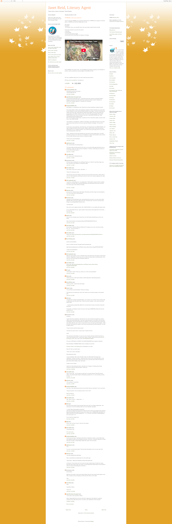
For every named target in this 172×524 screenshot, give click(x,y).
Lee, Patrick (112, 128)
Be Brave (111, 75)
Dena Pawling (69, 238)
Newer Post (68, 509)
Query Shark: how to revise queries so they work (54, 57)
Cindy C (68, 288)
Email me (121, 21)
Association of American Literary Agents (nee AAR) (116, 150)
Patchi (67, 215)
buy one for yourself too (72, 80)
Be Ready (112, 97)
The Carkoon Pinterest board (116, 32)
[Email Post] (73, 83)
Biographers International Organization (115, 153)
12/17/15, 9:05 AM (70, 267)
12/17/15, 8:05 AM (70, 212)
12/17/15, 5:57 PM (70, 419)
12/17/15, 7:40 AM (70, 157)
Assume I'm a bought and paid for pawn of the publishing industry (117, 166)
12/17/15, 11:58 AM (71, 369)
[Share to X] (77, 83)
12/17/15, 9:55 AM (70, 312)
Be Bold (111, 73)
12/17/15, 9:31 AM (70, 285)
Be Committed (113, 78)
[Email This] (75, 83)
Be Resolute (112, 99)
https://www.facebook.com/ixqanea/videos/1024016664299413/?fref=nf (87, 234)
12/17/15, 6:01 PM (70, 433)
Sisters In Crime (113, 155)
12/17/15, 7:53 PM (70, 451)
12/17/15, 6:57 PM (70, 442)
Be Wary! (111, 105)
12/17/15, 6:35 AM (70, 94)
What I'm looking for (52, 59)
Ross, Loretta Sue (113, 136)
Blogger (92, 521)
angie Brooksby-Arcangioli (72, 96)
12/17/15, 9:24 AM (70, 273)
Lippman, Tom (113, 130)
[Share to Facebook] (79, 83)
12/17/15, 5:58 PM (70, 425)
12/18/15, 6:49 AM (70, 501)
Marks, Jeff (112, 132)
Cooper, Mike (112, 118)
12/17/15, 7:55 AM (70, 187)
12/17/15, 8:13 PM (70, 467)
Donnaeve (68, 197)
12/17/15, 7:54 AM (70, 177)
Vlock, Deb (112, 143)
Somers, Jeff (112, 138)
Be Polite (111, 86)
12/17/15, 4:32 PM (70, 395)
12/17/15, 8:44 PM (70, 480)
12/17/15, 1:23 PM (70, 383)
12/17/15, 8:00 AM (70, 195)
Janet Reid (68, 482)
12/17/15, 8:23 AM (70, 236)
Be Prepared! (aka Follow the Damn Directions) (116, 91)
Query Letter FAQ (52, 52)
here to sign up (53, 17)
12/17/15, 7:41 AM (70, 165)
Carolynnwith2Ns (70, 89)
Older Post (104, 509)
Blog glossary (112, 30)
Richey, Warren (113, 134)
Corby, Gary (112, 120)
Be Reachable (112, 95)
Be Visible (112, 103)
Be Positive (112, 88)
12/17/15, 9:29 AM (70, 279)
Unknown (68, 190)
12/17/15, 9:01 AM (70, 260)
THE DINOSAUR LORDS (88, 338)
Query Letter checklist (52, 50)
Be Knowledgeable (113, 84)
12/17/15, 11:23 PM (71, 491)
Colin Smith (68, 167)
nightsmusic (69, 143)
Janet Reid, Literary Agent (69, 7)
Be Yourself (112, 108)
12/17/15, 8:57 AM (70, 251)
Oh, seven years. (70, 431)
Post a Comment (70, 504)
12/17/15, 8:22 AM (70, 230)
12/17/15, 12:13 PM (71, 377)
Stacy (67, 276)
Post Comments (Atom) (89, 513)
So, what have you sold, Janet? (54, 61)
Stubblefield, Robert (114, 141)
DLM (67, 298)
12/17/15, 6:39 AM (70, 103)
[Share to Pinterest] (80, 83)
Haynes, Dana (113, 124)
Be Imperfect (112, 82)
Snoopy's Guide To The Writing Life (74, 346)
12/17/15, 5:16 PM (70, 401)
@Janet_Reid (116, 17)
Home (86, 509)
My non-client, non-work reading (55, 72)
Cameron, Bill (112, 116)
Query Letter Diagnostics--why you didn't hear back (54, 48)
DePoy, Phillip (112, 122)
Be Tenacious (112, 101)
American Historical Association (116, 159)
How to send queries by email (54, 54)
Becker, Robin (112, 114)
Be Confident (112, 80)
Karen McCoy (69, 282)
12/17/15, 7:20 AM (70, 140)
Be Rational (112, 93)
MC (67, 270)
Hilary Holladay (113, 126)
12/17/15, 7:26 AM (70, 151)
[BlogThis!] (76, 83)
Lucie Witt (68, 154)
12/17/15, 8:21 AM (70, 222)
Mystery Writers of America (115, 157)
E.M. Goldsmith (69, 180)
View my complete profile (115, 67)
